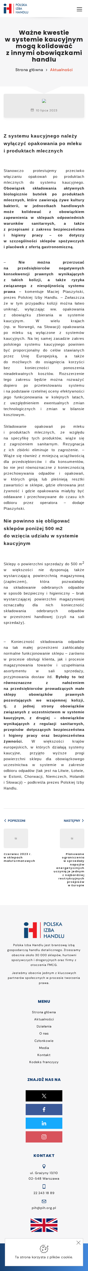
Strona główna (29, 69)
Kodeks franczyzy (44, 1062)
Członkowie (44, 1041)
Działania (44, 1026)
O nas (44, 1033)
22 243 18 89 (44, 1193)
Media (44, 1048)
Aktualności (61, 69)
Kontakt (44, 1055)
